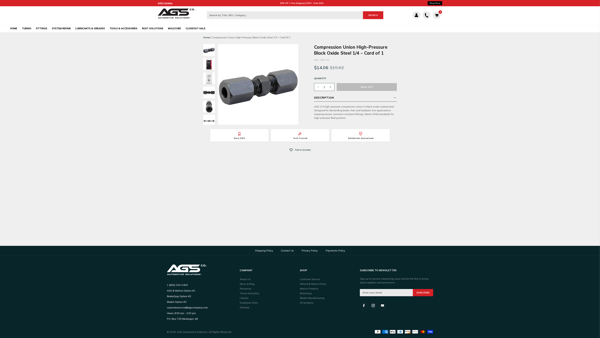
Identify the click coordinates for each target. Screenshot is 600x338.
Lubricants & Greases (90, 28)
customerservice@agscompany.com (187, 307)
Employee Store (249, 302)
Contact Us (287, 250)
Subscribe (423, 292)
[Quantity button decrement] (318, 87)
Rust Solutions (152, 28)
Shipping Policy (264, 250)
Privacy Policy (310, 250)
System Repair (61, 28)
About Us (245, 279)
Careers (244, 298)
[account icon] (416, 15)
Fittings (41, 28)
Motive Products (309, 288)
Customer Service (310, 279)
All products (306, 302)
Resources (245, 288)
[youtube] (382, 306)
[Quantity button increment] (330, 87)
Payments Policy (335, 250)
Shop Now (435, 3)
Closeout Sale (195, 28)
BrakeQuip (306, 293)
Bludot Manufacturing (312, 298)
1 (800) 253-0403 (177, 285)
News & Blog (247, 283)
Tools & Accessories (123, 28)
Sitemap (244, 307)
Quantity (320, 78)
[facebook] (364, 306)
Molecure (174, 28)
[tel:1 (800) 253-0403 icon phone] (426, 15)
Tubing (26, 28)
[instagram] (373, 306)
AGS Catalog (165, 3)
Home (13, 28)
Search (373, 15)
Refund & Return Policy (313, 283)
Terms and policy (249, 293)
